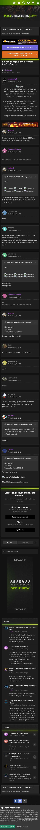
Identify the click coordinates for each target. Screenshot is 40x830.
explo (12, 649)
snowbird (12, 779)
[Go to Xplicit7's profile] (4, 132)
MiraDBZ (11, 394)
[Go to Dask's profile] (4, 346)
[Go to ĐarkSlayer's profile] (4, 379)
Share (10, 542)
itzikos (11, 758)
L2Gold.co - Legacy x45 (17, 765)
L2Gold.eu (12, 767)
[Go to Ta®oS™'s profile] (4, 229)
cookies (16, 816)
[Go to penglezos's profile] (4, 212)
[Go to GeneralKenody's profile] (4, 150)
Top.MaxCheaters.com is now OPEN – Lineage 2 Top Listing (20, 54)
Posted (14, 81)
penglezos (12, 211)
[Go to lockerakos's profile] (4, 363)
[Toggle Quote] (5, 177)
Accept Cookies (8, 826)
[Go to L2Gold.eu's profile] (6, 766)
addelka (11, 747)
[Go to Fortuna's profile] (4, 417)
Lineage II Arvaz (16, 705)
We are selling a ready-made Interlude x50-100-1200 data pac (19, 742)
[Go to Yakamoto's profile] (4, 255)
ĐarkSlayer (12, 378)
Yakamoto (12, 254)
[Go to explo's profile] (6, 648)
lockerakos (12, 361)
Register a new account (20, 517)
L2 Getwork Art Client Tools (18, 647)
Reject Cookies (22, 826)
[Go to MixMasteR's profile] (4, 80)
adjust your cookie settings (28, 818)
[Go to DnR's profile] (6, 669)
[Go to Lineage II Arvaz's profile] (6, 701)
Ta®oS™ (11, 228)
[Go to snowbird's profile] (6, 775)
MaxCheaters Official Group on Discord (20, 47)
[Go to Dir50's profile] (4, 451)
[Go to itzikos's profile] (6, 755)
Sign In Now (20, 530)
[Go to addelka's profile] (6, 741)
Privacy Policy (33, 814)
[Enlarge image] (20, 86)
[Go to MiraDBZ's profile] (4, 395)
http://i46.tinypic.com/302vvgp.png (15, 482)
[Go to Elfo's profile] (6, 628)
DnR (12, 673)
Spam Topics (16, 72)
